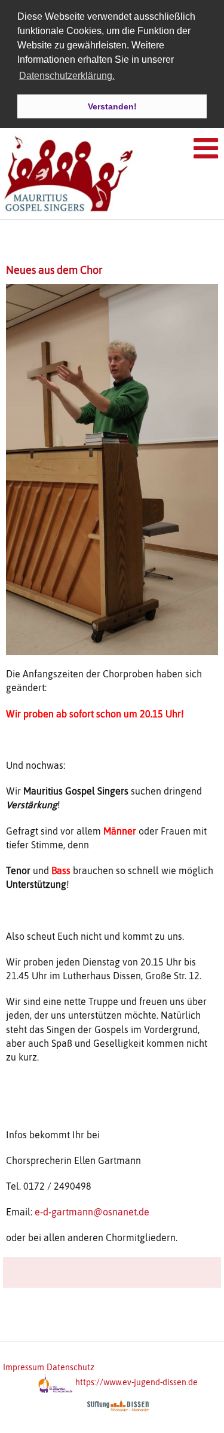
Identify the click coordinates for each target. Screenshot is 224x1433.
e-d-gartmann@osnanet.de (92, 1211)
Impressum (23, 1367)
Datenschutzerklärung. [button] (67, 76)
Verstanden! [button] (112, 106)
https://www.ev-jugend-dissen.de (136, 1382)
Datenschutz (70, 1367)
